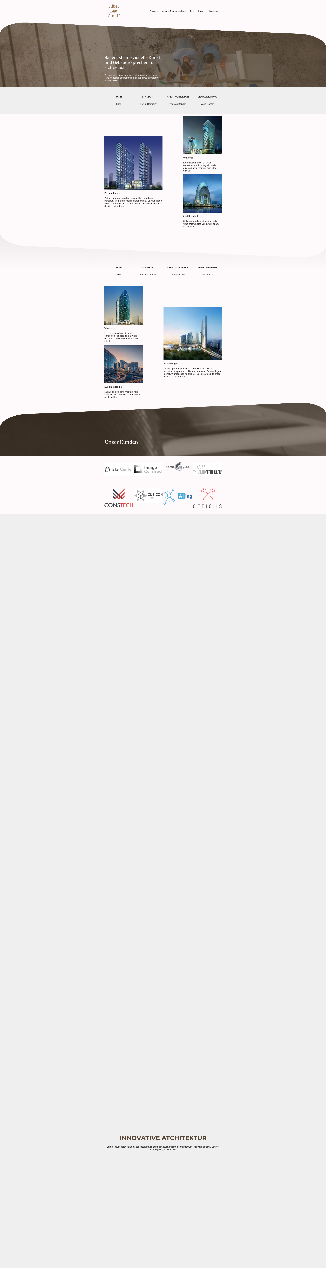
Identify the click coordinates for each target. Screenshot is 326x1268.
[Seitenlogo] (113, 20)
